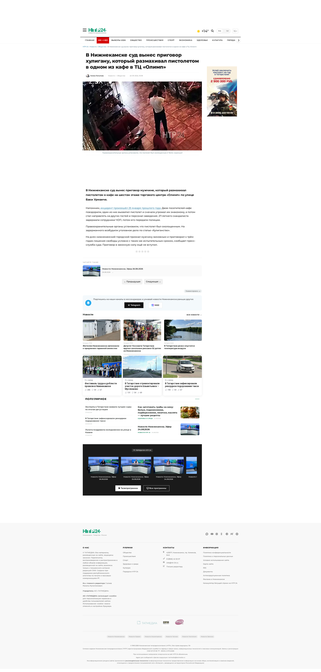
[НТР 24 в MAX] (207, 534)
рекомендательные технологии (136, 661)
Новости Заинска (207, 636)
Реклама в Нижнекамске (214, 579)
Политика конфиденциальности (217, 553)
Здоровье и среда (130, 564)
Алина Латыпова (97, 76)
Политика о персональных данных (218, 556)
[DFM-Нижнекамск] (166, 623)
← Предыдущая (132, 281)
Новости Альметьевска (153, 636)
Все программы (157, 488)
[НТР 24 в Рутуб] (232, 534)
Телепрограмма (129, 488)
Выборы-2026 (118, 40)
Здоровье (202, 40)
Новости (93, 47)
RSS (204, 568)
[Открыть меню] (85, 30)
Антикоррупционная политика (216, 575)
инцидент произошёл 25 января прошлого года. (130, 208)
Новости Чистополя (189, 636)
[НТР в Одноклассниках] (222, 534)
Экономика (185, 40)
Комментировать (192, 291)
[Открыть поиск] (212, 31)
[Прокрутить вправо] (238, 40)
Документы (208, 572)
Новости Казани (134, 636)
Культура (217, 40)
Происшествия (154, 40)
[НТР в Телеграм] (227, 534)
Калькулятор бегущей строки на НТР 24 (220, 583)
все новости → (194, 315)
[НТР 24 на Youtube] (212, 534)
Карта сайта (208, 564)
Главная (89, 40)
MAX (157, 305)
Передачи (232, 40)
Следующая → (153, 281)
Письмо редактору (175, 567)
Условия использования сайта (216, 560)
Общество (136, 40)
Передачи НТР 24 (130, 572)
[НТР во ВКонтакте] (217, 534)
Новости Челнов (172, 636)
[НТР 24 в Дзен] (237, 534)
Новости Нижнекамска (116, 636)
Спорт (171, 40)
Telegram (135, 305)
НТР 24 (85, 47)
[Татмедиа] (147, 623)
